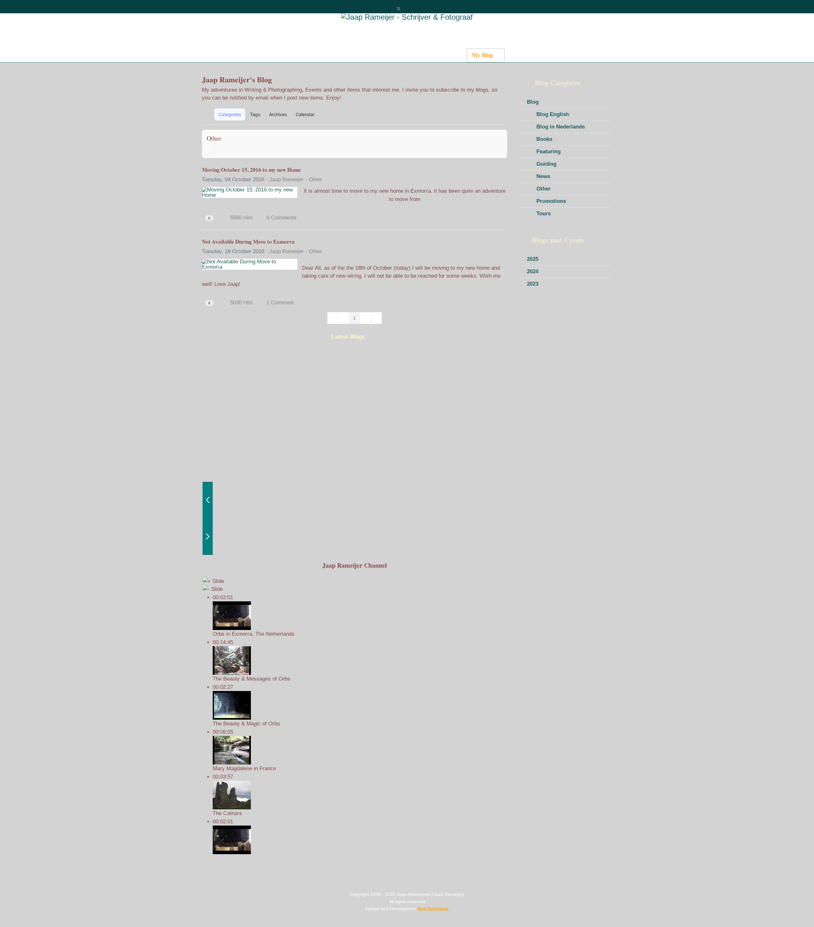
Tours (543, 214)
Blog (533, 102)
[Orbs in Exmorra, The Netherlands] (360, 840)
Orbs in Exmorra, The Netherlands (253, 634)
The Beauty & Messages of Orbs (251, 679)
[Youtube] (409, 9)
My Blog (482, 55)
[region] (355, 451)
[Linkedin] (419, 9)
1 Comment (280, 303)
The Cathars (227, 813)
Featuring (548, 152)
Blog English (552, 114)
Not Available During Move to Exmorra (248, 242)
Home (261, 55)
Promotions (551, 201)
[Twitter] (399, 9)
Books (544, 139)
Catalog (345, 55)
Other (214, 138)
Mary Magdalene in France (244, 768)
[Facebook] (388, 9)
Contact (452, 55)
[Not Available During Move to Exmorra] (249, 264)
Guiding (546, 164)
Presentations (525, 55)
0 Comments (281, 218)
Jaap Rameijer (286, 179)
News (543, 176)
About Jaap (418, 55)
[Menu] (548, 55)
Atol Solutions (433, 908)
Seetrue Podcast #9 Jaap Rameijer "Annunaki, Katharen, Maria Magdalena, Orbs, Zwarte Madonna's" (235, 410)
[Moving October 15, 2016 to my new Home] (249, 192)
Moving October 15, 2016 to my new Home (251, 170)
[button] (473, 114)
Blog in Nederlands (560, 127)
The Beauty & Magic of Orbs (246, 724)
